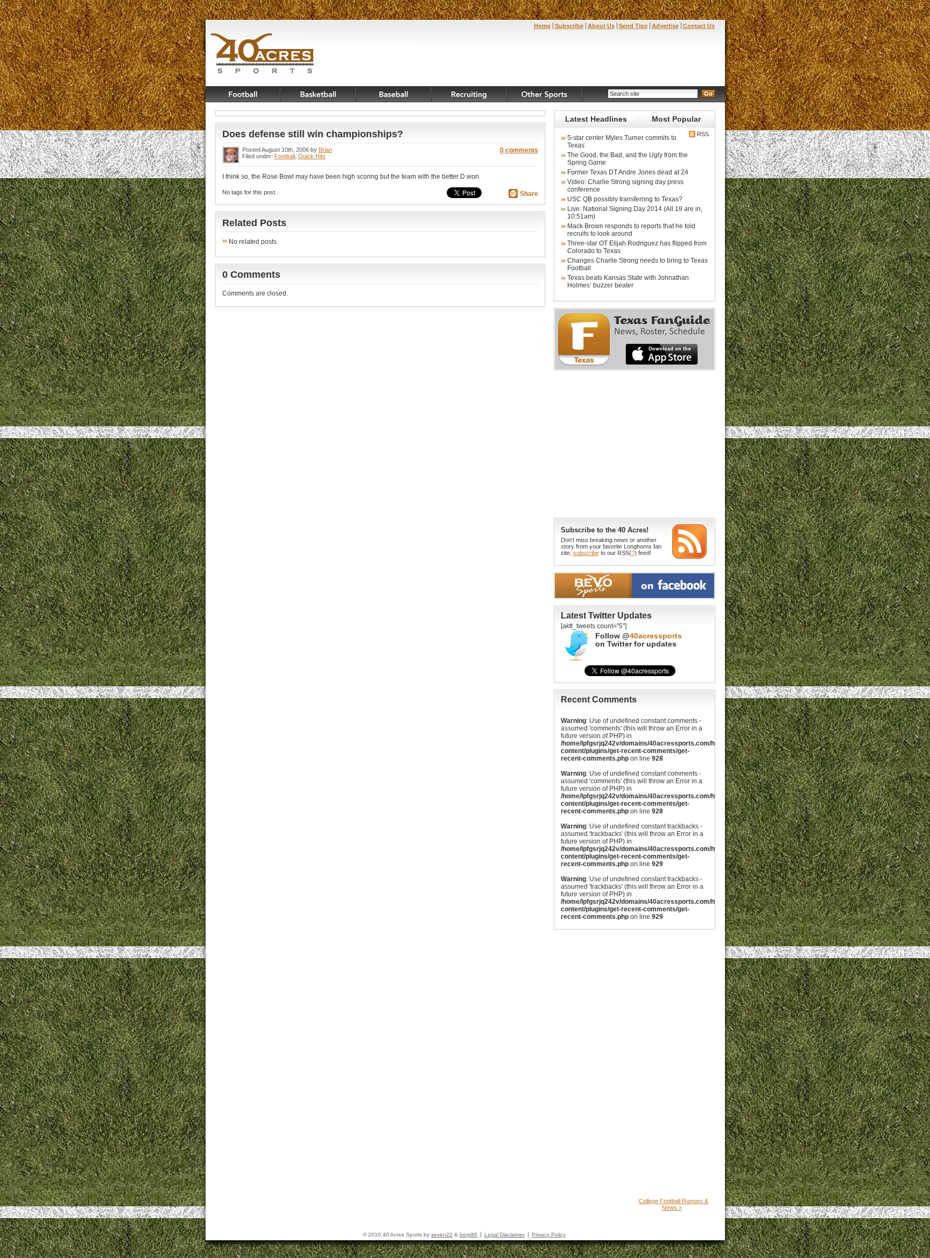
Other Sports (544, 94)
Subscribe (569, 26)
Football (243, 94)
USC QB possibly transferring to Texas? (624, 199)
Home (542, 26)
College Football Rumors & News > (673, 1204)
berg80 (468, 1235)
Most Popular (676, 119)
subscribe (586, 553)
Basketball (318, 94)
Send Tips (633, 26)
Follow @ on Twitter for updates (638, 640)
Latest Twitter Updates (606, 615)
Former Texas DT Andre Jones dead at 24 (627, 172)
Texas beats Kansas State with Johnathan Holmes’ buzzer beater (628, 281)
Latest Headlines (596, 119)
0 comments (519, 150)
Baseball (394, 94)
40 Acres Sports (262, 55)
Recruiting (469, 94)
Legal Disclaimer (504, 1235)
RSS (702, 134)
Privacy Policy (549, 1235)
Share (529, 194)
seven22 (442, 1235)
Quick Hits (312, 156)
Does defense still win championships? (312, 134)
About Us (601, 26)
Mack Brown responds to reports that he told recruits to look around (631, 229)
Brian (325, 149)
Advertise (665, 26)
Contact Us (699, 26)
